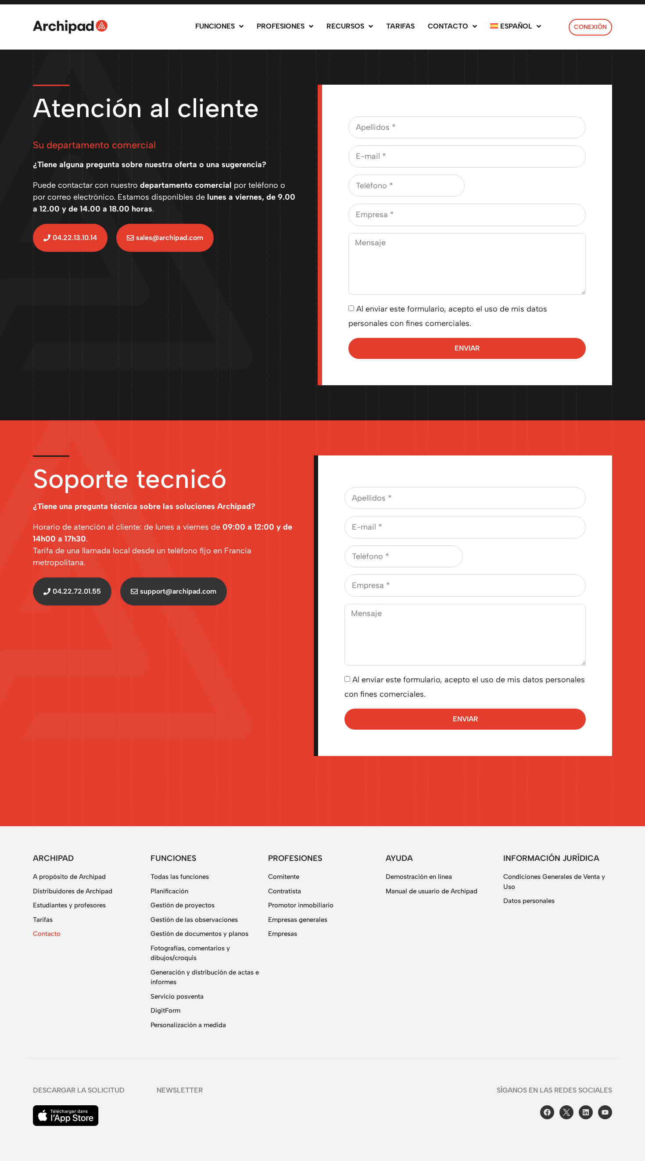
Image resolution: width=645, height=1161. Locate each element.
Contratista (284, 891)
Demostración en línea (419, 877)
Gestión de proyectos (182, 905)
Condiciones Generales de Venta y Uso (554, 882)
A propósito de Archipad (69, 877)
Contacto (47, 934)
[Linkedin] (586, 1112)
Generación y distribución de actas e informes (204, 977)
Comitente (283, 877)
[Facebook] (547, 1112)
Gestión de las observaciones (194, 920)
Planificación (169, 891)
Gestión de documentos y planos (199, 934)
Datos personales (529, 901)
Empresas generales (297, 920)
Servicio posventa (177, 996)
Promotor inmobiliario (300, 905)
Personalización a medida (188, 1025)
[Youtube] (605, 1112)
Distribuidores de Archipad (72, 891)
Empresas (282, 934)
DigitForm (165, 1010)
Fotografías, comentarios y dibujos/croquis (190, 953)
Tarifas (43, 920)
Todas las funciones (179, 877)
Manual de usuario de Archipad (431, 891)
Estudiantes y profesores (69, 905)
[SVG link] (70, 27)
